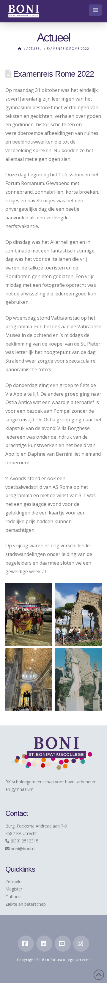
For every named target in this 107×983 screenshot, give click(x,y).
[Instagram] (81, 944)
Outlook (13, 896)
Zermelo (13, 881)
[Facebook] (26, 944)
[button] (95, 10)
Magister (13, 889)
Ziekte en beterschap (25, 904)
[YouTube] (63, 944)
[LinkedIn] (44, 944)
